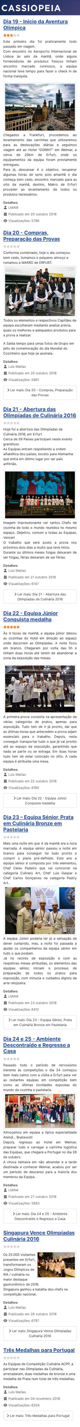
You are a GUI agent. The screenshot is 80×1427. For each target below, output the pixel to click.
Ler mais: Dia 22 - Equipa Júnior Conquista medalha (41, 800)
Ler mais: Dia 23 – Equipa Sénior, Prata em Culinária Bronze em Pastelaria (41, 1022)
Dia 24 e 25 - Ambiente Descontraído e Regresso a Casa (36, 1045)
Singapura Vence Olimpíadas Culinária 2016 (39, 1236)
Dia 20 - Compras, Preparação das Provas (31, 236)
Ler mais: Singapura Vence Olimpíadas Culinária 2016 (41, 1333)
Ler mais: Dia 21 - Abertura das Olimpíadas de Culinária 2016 (41, 596)
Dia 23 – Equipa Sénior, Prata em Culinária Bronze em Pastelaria (38, 823)
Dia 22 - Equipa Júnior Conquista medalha (30, 616)
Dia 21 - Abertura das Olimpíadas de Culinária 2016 (39, 412)
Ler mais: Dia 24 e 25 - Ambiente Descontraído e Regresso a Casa (41, 1216)
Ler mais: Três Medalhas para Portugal (39, 1416)
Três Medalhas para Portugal (39, 1350)
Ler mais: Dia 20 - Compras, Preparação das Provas (41, 392)
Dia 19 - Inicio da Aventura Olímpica (35, 24)
